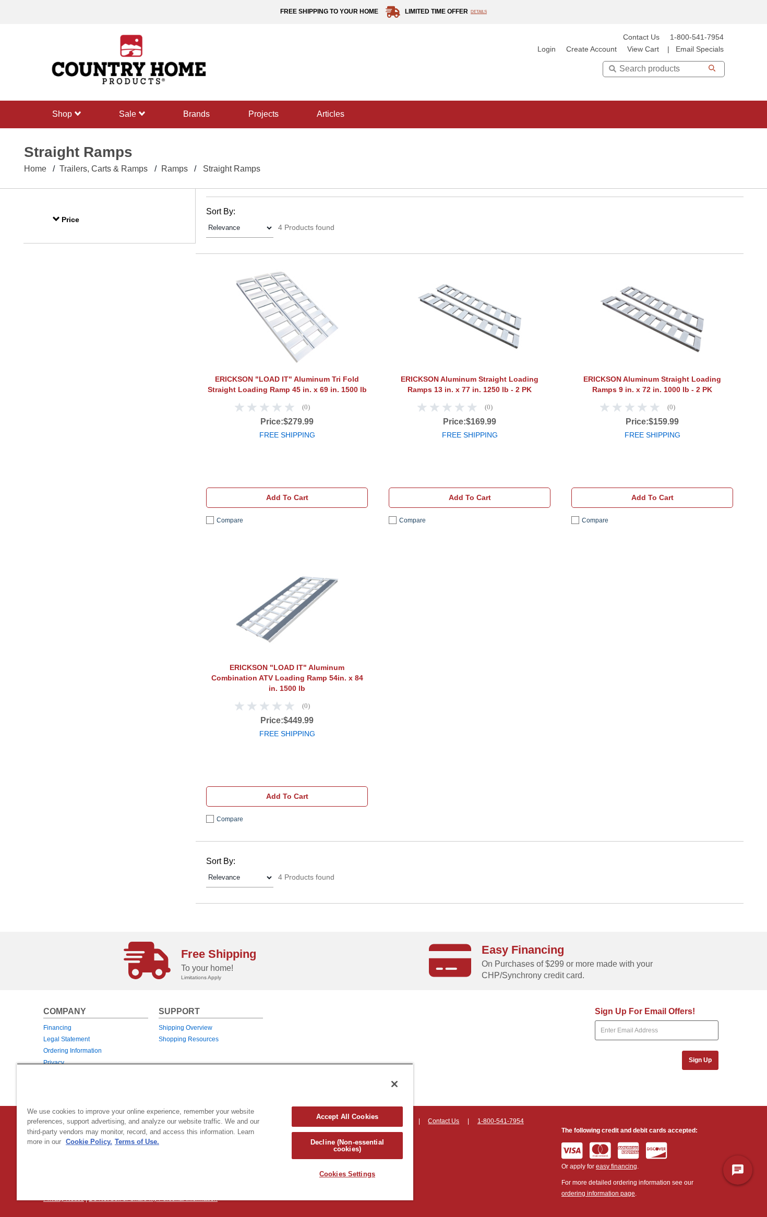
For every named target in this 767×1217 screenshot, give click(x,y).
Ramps (174, 168)
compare (230, 520)
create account (591, 49)
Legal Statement (66, 1039)
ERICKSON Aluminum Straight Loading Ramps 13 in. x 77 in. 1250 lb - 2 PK (469, 384)
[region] (215, 1131)
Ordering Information (72, 1050)
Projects (263, 113)
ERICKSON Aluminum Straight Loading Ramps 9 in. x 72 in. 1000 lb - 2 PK (652, 384)
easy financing (616, 1166)
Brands (196, 113)
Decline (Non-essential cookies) (347, 1145)
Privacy (53, 1062)
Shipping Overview (185, 1027)
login (546, 49)
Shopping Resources (189, 1039)
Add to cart (287, 497)
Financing (57, 1027)
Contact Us (641, 37)
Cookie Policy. (89, 1142)
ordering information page (598, 1193)
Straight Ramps (231, 168)
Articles (330, 113)
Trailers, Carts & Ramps (103, 168)
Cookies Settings (347, 1174)
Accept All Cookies (347, 1117)
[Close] (394, 1084)
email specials (700, 49)
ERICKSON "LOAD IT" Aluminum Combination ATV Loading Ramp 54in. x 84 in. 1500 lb (287, 677)
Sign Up (700, 1060)
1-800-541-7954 (697, 37)
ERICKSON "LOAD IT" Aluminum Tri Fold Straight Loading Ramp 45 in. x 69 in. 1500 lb (287, 384)
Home (35, 168)
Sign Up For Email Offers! (645, 1011)
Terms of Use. (137, 1142)
